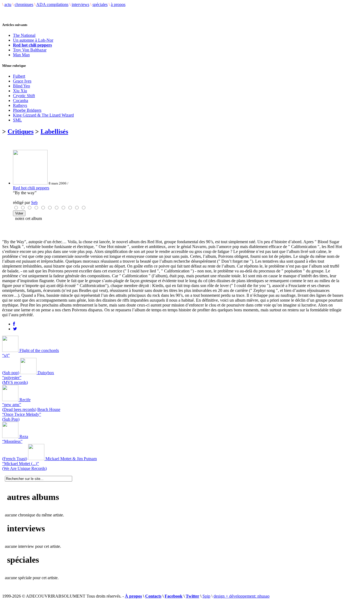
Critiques (21, 131)
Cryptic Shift (24, 95)
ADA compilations (52, 4)
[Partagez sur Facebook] (14, 324)
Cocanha (20, 100)
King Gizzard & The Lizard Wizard (43, 115)
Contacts (153, 596)
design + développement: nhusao (242, 596)
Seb (34, 202)
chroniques (24, 4)
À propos (133, 596)
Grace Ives (22, 81)
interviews (80, 4)
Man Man (21, 54)
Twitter (192, 596)
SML (17, 120)
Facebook (173, 596)
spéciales (100, 4)
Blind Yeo (21, 86)
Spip (206, 596)
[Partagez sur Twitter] (15, 329)
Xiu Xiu (20, 90)
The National (24, 35)
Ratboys (20, 105)
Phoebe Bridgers (27, 110)
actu (7, 4)
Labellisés (54, 131)
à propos (118, 4)
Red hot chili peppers (31, 188)
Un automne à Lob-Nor (33, 40)
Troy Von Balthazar (29, 50)
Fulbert (19, 76)
